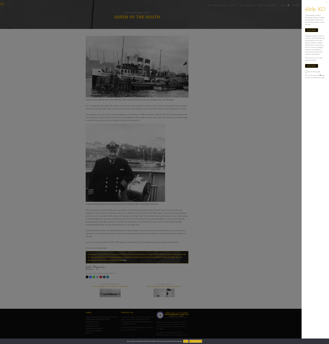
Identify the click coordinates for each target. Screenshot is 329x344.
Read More (311, 30)
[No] (327, 341)
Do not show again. (314, 72)
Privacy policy (195, 341)
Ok (186, 341)
